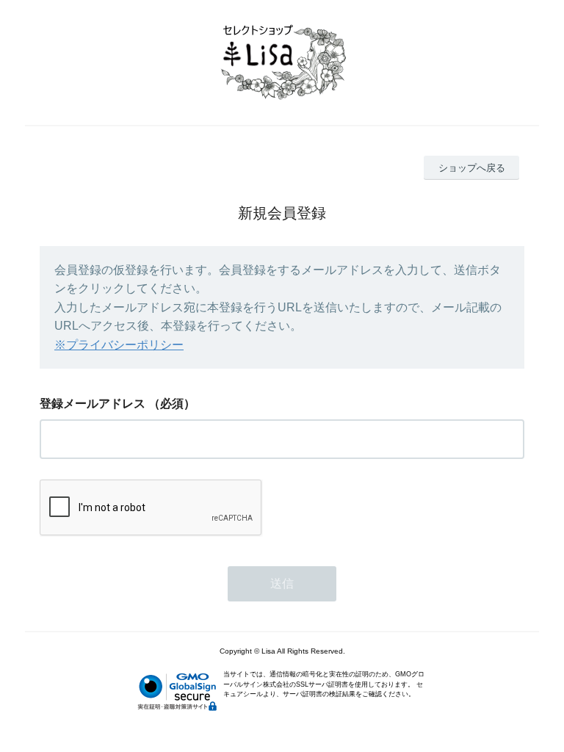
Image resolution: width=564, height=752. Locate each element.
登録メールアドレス (92, 403)
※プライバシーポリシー (119, 345)
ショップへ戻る (471, 167)
